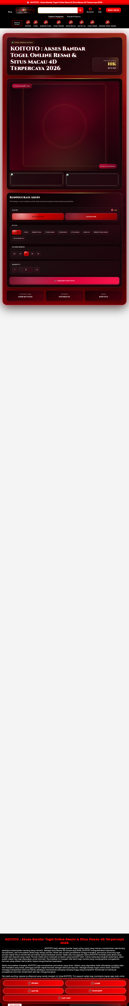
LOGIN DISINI (91, 217)
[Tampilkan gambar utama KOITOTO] (37, 179)
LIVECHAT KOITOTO (66, 281)
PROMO (35, 983)
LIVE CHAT (66, 998)
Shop (10, 12)
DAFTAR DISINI (38, 217)
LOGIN (97, 982)
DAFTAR (35, 990)
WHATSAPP (97, 990)
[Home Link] (25, 10)
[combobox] (58, 10)
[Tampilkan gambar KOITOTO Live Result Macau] (92, 180)
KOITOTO (49, 948)
